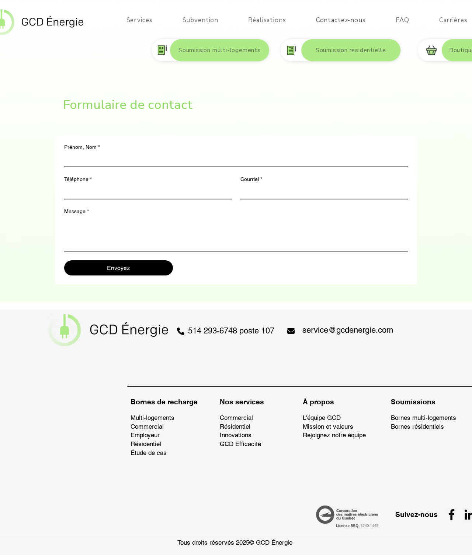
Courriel (251, 179)
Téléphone (78, 179)
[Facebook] (451, 514)
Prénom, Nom (82, 147)
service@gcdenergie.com (347, 330)
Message (76, 211)
